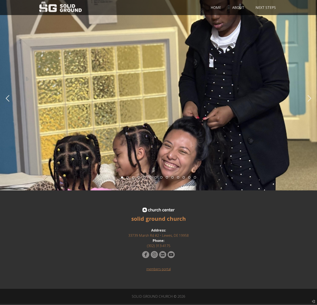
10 (172, 178)
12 (184, 178)
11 (178, 178)
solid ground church (158, 218)
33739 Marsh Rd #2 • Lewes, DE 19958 (158, 235)
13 (189, 178)
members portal (158, 269)
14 (195, 178)
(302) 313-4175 (158, 245)
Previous (7, 98)
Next (309, 98)
